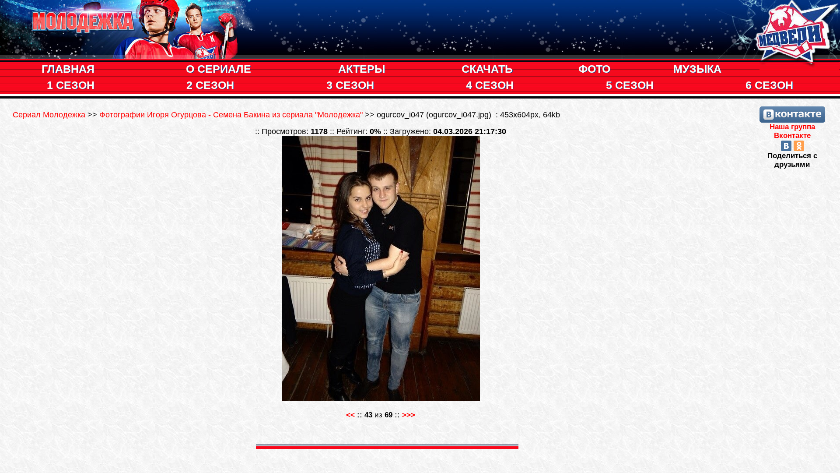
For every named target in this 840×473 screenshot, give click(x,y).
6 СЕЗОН (769, 85)
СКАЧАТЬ (487, 69)
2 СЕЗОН (210, 85)
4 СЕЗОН (490, 85)
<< (350, 415)
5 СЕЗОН (630, 85)
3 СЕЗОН (350, 85)
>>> (408, 415)
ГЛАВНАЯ (68, 69)
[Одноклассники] (799, 146)
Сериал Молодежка (50, 114)
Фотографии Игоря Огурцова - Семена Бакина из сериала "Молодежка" (231, 114)
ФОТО (594, 69)
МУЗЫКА (697, 69)
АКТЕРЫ (361, 69)
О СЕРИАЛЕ (218, 69)
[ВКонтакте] (786, 146)
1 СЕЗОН (70, 85)
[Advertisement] (792, 300)
